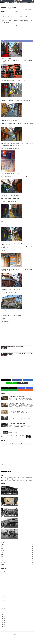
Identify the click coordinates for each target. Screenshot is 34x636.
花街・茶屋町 (16, 11)
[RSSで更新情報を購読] (25, 390)
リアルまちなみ (11, 11)
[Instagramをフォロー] (25, 388)
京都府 (2, 11)
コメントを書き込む (17, 443)
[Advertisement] (17, 32)
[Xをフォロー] (9, 388)
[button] (22, 383)
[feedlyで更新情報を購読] (9, 390)
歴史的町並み (6, 11)
